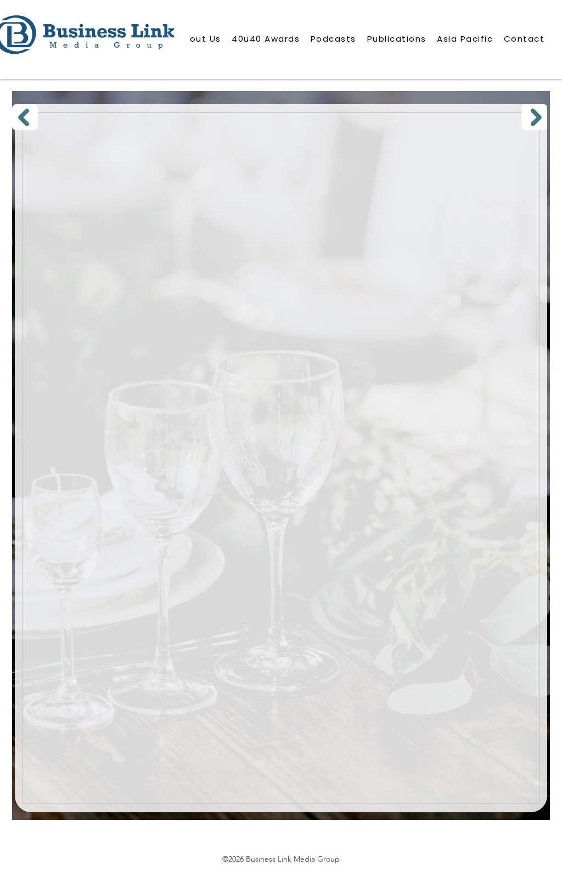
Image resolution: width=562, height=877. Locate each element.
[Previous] (25, 117)
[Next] (534, 117)
